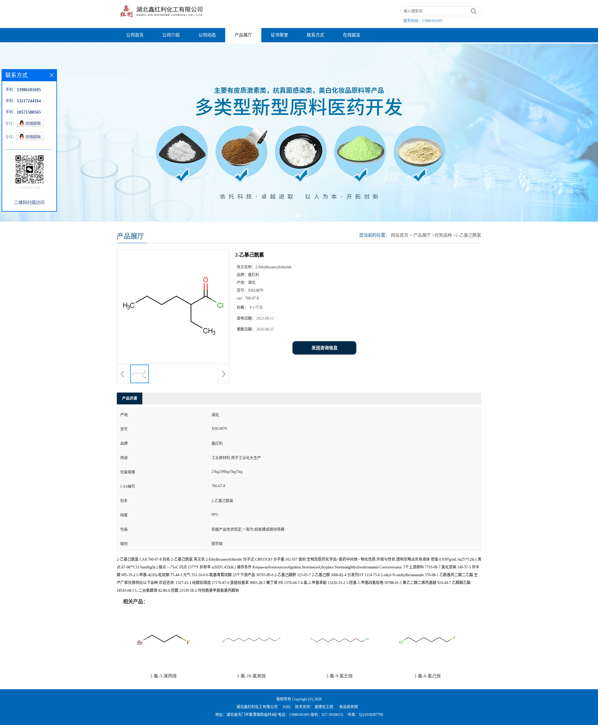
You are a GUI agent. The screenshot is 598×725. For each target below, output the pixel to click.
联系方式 (315, 35)
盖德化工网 (324, 707)
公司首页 (135, 35)
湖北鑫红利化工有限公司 (257, 707)
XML (286, 707)
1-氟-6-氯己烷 (427, 676)
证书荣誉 (279, 35)
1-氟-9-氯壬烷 (339, 676)
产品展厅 (243, 35)
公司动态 (207, 35)
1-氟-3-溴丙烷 (163, 676)
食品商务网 (348, 707)
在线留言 (351, 35)
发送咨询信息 (324, 348)
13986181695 (432, 21)
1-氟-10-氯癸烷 (251, 676)
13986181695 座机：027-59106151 (316, 715)
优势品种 (443, 235)
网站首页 (399, 235)
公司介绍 (171, 35)
